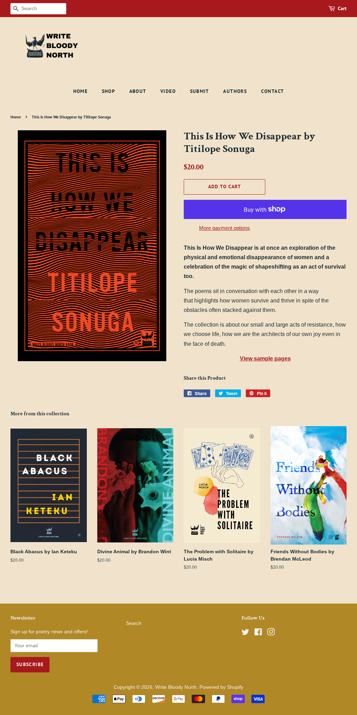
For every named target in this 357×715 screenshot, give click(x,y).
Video (168, 91)
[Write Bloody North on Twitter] (245, 633)
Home (80, 91)
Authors (235, 91)
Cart (342, 8)
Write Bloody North (176, 687)
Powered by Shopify (221, 687)
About (137, 91)
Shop (108, 91)
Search (134, 623)
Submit (199, 91)
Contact (272, 91)
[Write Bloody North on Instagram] (271, 633)
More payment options (224, 228)
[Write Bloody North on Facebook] (258, 633)
